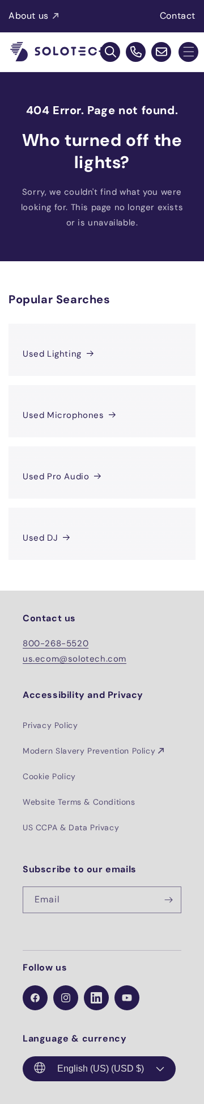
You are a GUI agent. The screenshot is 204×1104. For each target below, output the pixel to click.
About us (28, 16)
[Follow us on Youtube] (126, 997)
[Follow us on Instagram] (65, 997)
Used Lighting (52, 353)
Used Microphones (63, 415)
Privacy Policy (50, 725)
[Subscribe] (168, 899)
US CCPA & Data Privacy (71, 827)
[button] (188, 52)
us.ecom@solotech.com (74, 658)
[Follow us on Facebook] (35, 997)
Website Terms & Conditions (79, 802)
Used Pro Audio (56, 476)
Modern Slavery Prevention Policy (89, 751)
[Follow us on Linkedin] (96, 997)
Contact (178, 16)
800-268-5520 (55, 643)
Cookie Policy (49, 776)
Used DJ (40, 537)
